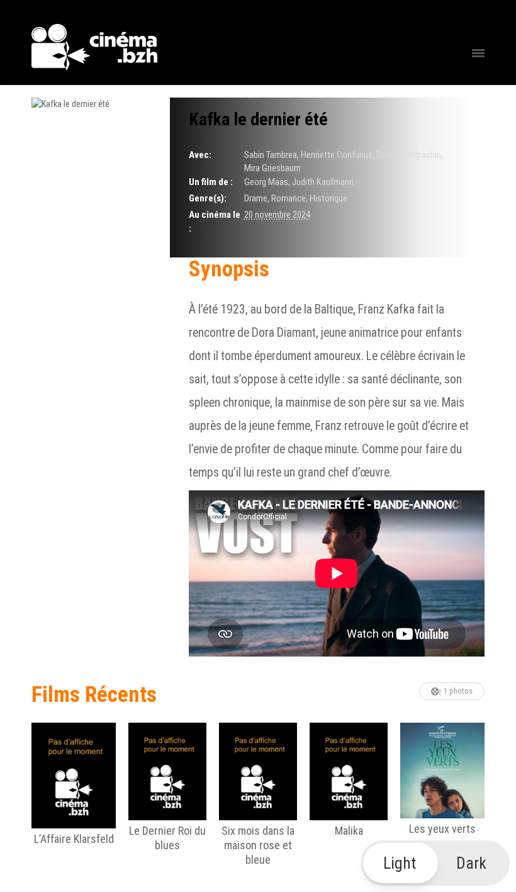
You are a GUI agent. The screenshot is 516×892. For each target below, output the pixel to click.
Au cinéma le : (214, 221)
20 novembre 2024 (277, 214)
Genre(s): (208, 198)
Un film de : (211, 182)
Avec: (200, 155)
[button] (435, 863)
